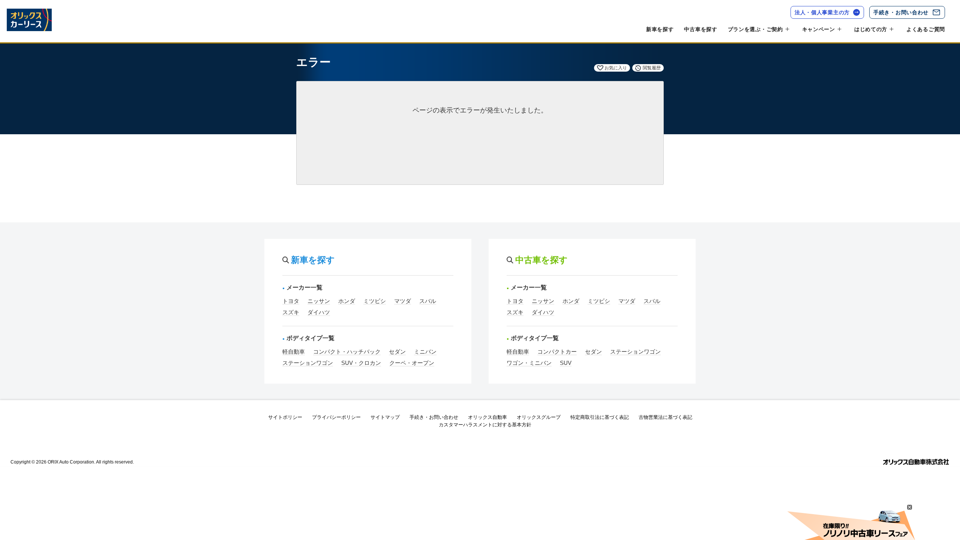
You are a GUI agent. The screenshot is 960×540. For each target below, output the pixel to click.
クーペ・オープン (411, 363)
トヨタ (290, 301)
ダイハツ (319, 312)
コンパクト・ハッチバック (347, 351)
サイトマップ (385, 417)
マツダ (402, 301)
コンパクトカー (557, 351)
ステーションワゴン (307, 363)
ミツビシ (374, 301)
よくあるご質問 (925, 29)
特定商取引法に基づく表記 (599, 417)
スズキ (290, 312)
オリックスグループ (539, 417)
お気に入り (615, 67)
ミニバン (425, 351)
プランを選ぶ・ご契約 (755, 29)
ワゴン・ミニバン (529, 363)
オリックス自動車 (487, 417)
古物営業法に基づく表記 (665, 417)
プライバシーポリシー (336, 417)
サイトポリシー (285, 417)
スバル (427, 301)
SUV (566, 363)
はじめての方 (870, 29)
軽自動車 (293, 351)
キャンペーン (818, 29)
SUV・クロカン (361, 363)
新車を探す (660, 29)
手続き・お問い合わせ (900, 12)
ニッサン (319, 301)
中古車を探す (700, 29)
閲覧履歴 (652, 67)
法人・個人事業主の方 (822, 12)
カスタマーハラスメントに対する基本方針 (485, 425)
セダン (397, 351)
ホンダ (346, 301)
